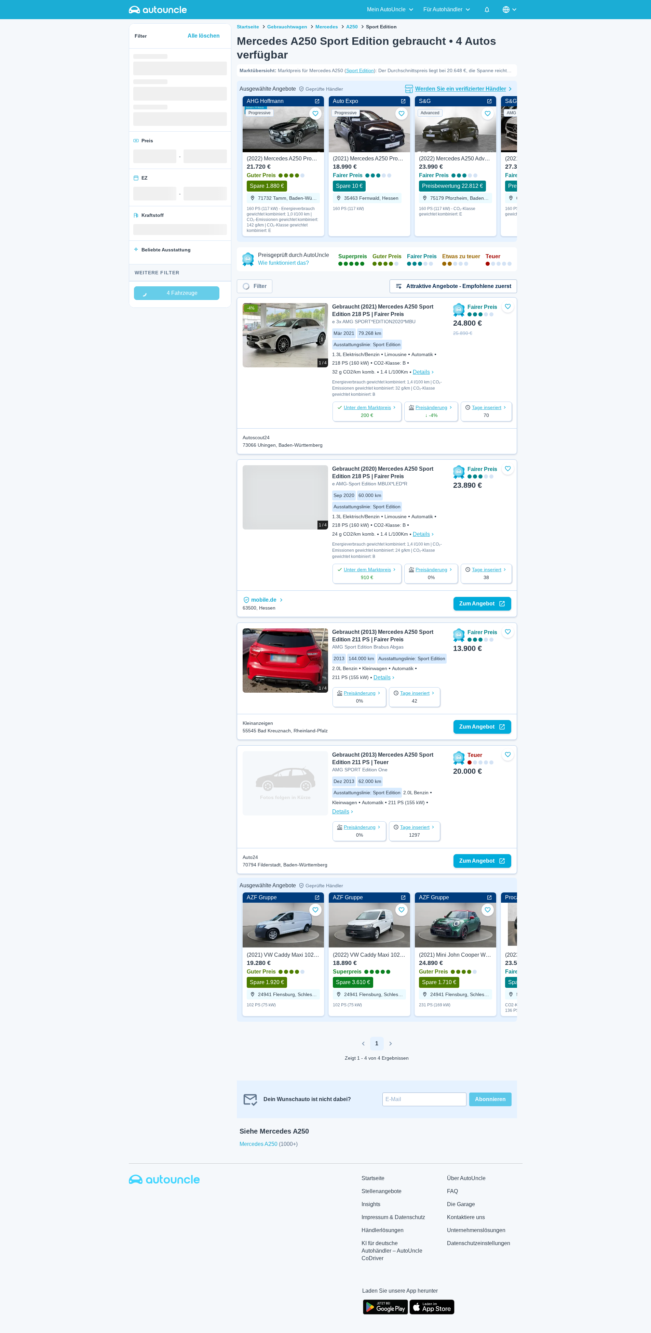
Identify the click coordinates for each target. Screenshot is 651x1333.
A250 (352, 26)
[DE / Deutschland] (510, 9)
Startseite (248, 26)
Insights (371, 1204)
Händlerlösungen (383, 1230)
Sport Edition (360, 70)
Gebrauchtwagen (287, 26)
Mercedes (326, 26)
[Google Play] (385, 1306)
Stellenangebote (382, 1191)
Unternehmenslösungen (476, 1230)
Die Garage (461, 1204)
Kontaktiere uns (466, 1217)
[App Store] (432, 1306)
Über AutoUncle (466, 1178)
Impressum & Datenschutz (393, 1217)
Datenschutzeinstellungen (478, 1243)
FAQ (452, 1191)
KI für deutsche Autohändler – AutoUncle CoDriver (392, 1250)
